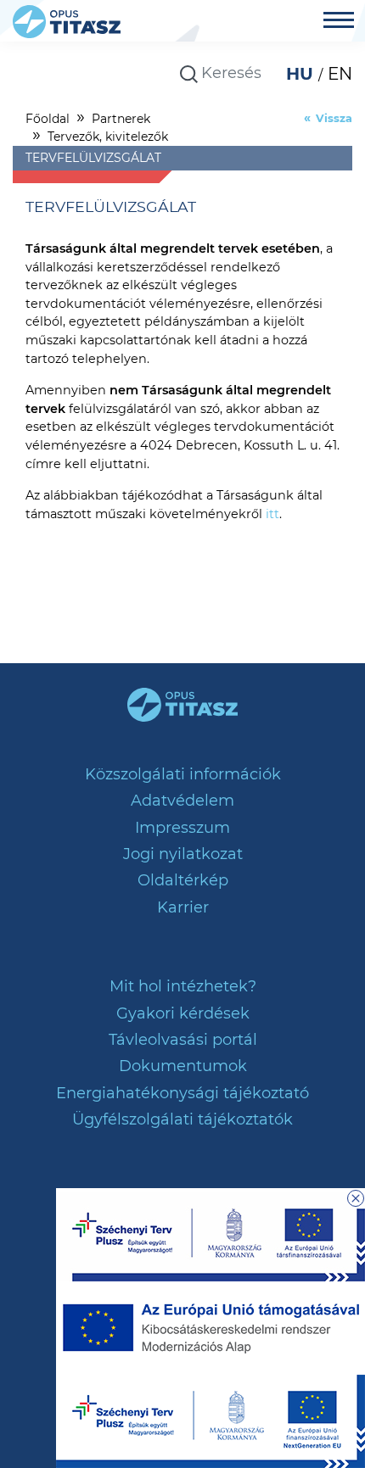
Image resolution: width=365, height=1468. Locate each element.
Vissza (334, 118)
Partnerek (121, 118)
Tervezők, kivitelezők (108, 136)
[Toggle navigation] (338, 22)
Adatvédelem (182, 800)
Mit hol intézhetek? (183, 986)
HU (302, 74)
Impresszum (182, 827)
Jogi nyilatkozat (183, 854)
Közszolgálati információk (183, 774)
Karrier (183, 907)
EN (340, 74)
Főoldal (47, 118)
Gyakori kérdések (183, 1013)
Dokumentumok (183, 1066)
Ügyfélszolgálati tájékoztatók (182, 1119)
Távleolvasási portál (183, 1039)
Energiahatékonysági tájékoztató (182, 1093)
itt (272, 514)
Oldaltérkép (183, 880)
